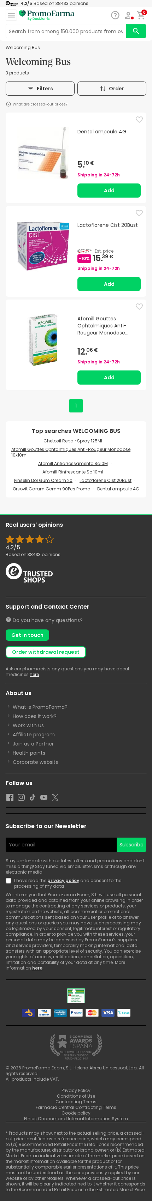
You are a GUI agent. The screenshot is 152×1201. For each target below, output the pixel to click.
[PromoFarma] (46, 15)
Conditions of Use (76, 1096)
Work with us (28, 725)
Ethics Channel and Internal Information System (76, 1119)
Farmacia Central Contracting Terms (76, 1107)
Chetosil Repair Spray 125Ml (72, 441)
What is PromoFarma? (40, 707)
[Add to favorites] (139, 120)
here (34, 674)
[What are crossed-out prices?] (8, 104)
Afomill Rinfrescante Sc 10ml (72, 472)
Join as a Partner (33, 743)
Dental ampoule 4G (118, 489)
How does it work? (35, 716)
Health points (29, 752)
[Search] (136, 31)
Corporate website (36, 762)
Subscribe (131, 844)
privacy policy (63, 880)
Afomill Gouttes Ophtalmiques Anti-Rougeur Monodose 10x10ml (70, 452)
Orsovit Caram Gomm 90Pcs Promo (51, 489)
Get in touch (27, 635)
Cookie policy (76, 1113)
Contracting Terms (76, 1102)
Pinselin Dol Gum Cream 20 (43, 480)
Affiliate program (34, 734)
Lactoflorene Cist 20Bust (105, 480)
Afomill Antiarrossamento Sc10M (73, 463)
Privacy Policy (76, 1090)
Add (109, 190)
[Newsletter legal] (10, 883)
